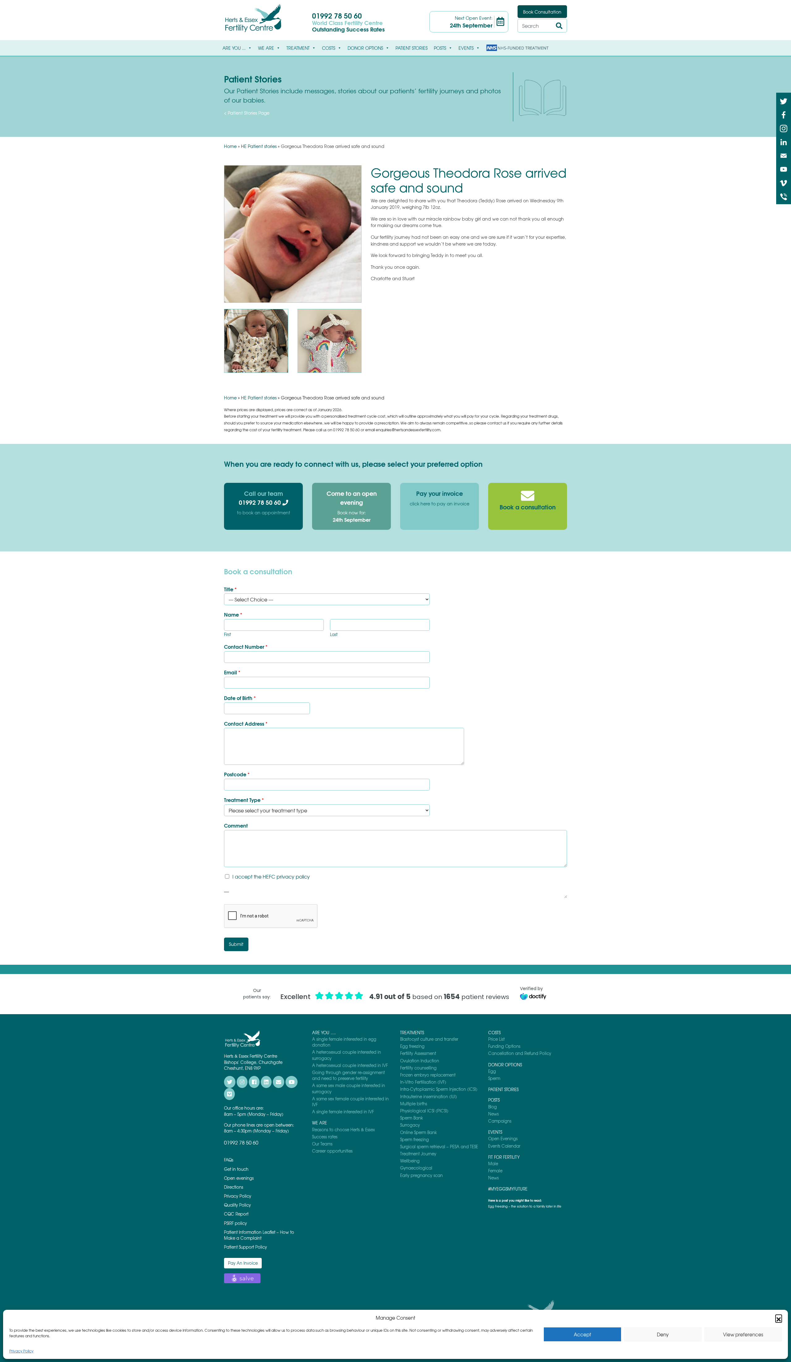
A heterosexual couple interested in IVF (350, 1065)
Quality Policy (237, 1205)
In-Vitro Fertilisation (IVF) (423, 1082)
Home (230, 146)
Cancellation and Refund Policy (519, 1053)
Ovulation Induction (419, 1061)
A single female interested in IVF (343, 1112)
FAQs (228, 1160)
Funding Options (504, 1046)
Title (230, 589)
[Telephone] (783, 196)
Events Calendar (504, 1146)
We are (266, 48)
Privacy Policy (21, 1351)
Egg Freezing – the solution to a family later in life (524, 1206)
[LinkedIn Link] (783, 141)
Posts (440, 48)
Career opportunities (332, 1151)
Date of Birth (240, 698)
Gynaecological (416, 1168)
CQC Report (236, 1214)
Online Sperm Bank (418, 1132)
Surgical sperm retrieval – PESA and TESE (439, 1146)
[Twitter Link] (783, 101)
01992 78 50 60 (337, 15)
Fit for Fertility (504, 1157)
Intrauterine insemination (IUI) (428, 1096)
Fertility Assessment (418, 1053)
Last (333, 634)
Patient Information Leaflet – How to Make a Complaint (259, 1235)
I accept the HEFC (271, 876)
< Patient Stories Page (246, 112)
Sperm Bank (411, 1118)
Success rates (324, 1137)
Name (233, 614)
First (227, 634)
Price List (496, 1039)
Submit (236, 944)
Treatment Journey (418, 1154)
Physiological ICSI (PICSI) (424, 1111)
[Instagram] (783, 128)
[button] (779, 1318)
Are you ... (234, 48)
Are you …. (324, 1032)
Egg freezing (412, 1046)
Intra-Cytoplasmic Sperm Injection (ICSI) (438, 1089)
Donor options (365, 48)
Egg (492, 1071)
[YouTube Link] (783, 168)
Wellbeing (410, 1161)
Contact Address (246, 723)
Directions (233, 1187)
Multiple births (413, 1104)
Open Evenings (503, 1138)
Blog (492, 1107)
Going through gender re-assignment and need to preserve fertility (348, 1075)
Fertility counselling (418, 1068)
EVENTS (466, 48)
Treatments (412, 1032)
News (493, 1114)
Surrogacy (410, 1125)
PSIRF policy (235, 1223)
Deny (663, 1334)
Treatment (298, 48)
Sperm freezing (414, 1139)
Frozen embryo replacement (427, 1075)
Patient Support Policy (245, 1247)
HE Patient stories (259, 146)
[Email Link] (783, 155)
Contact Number (246, 646)
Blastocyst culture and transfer (429, 1039)
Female (495, 1171)
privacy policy (293, 876)
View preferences (743, 1334)
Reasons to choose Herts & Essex (343, 1129)
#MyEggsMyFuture (507, 1189)
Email (232, 672)
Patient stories (412, 48)
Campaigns (499, 1121)
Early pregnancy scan (421, 1175)
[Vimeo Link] (783, 182)
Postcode (237, 774)
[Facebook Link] (783, 114)
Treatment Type (244, 800)
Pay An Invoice (243, 1263)
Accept (582, 1334)
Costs (328, 48)
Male (493, 1163)
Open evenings (239, 1178)
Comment (236, 825)
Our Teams (322, 1144)
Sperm (494, 1078)
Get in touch (236, 1169)
